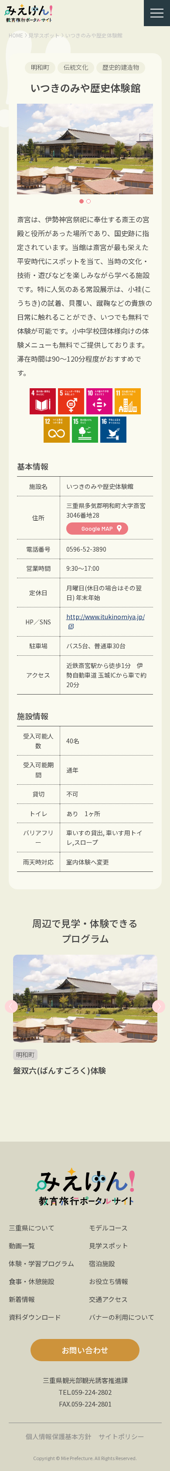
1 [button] (81, 201)
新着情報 (22, 1299)
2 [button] (88, 201)
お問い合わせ (85, 1350)
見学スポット (44, 35)
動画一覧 (22, 1245)
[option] (85, 149)
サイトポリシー (121, 1436)
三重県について (31, 1227)
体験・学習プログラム (41, 1263)
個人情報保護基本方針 (58, 1436)
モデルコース (108, 1227)
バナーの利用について (121, 1317)
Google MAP (97, 528)
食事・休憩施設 (31, 1281)
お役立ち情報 (108, 1281)
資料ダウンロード (35, 1317)
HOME (16, 35)
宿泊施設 (102, 1263)
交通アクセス (108, 1299)
